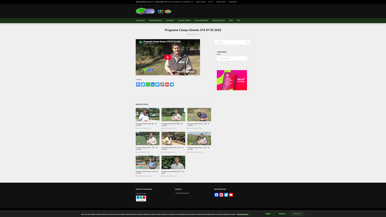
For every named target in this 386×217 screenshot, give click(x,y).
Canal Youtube (200, 2)
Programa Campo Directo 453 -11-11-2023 (173, 172)
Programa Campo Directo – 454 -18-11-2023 (147, 172)
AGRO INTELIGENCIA (218, 20)
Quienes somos (220, 2)
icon (147, 114)
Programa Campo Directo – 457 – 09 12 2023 (147, 148)
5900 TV (210, 2)
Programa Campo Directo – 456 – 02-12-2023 (173, 148)
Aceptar (268, 214)
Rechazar (282, 214)
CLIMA (231, 20)
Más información (242, 214)
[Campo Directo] (153, 11)
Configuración (296, 214)
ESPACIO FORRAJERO (201, 20)
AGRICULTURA (140, 20)
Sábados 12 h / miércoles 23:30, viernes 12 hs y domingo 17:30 (164, 2)
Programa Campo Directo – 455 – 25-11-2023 (198, 148)
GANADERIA (170, 20)
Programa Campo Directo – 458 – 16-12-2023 (198, 124)
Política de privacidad (182, 193)
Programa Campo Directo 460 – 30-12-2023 (146, 124)
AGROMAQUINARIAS (155, 20)
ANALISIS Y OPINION (184, 20)
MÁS (238, 20)
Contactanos (232, 2)
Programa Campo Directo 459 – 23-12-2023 (172, 124)
